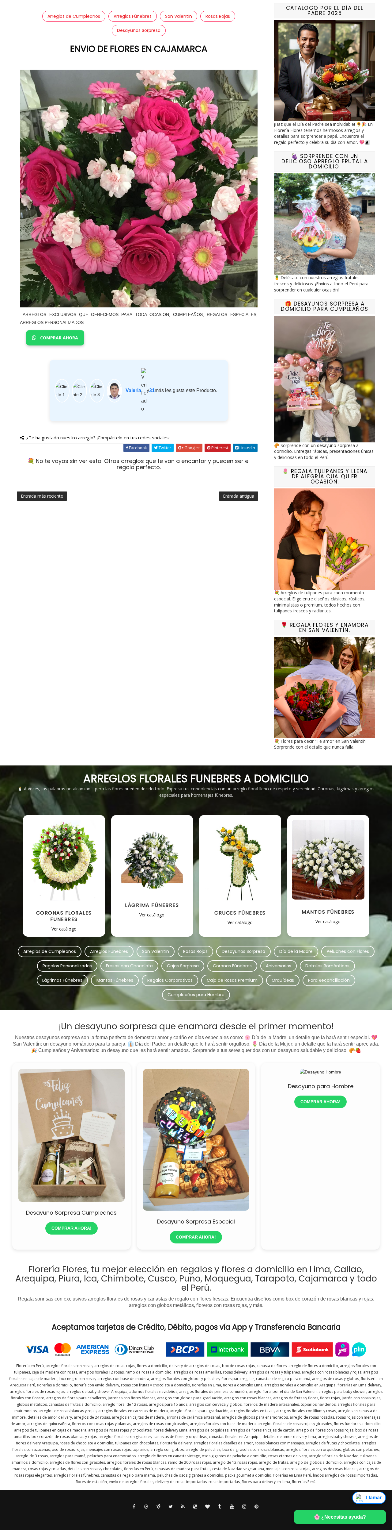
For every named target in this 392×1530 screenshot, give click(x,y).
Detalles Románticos (327, 966)
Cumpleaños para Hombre (196, 995)
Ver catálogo (64, 929)
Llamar (374, 1497)
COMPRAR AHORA (58, 337)
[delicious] (195, 1506)
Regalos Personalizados (67, 966)
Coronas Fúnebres (232, 966)
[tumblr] (219, 1506)
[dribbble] (146, 1506)
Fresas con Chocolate (129, 966)
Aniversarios (278, 966)
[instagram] (244, 1506)
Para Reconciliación (329, 980)
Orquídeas (283, 980)
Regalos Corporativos (170, 980)
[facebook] (134, 1506)
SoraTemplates (189, 1517)
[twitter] (170, 1506)
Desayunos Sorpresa (138, 30)
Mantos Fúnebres (114, 980)
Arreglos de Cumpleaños (73, 16)
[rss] (183, 1506)
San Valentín (178, 16)
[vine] (158, 1506)
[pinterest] (256, 1506)
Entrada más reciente (42, 496)
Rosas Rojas (217, 16)
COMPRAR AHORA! (71, 1228)
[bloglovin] (207, 1506)
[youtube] (232, 1506)
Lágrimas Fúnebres (62, 980)
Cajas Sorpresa (183, 966)
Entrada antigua (238, 496)
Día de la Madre (296, 951)
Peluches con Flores (348, 951)
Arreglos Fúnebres (133, 16)
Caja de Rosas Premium (232, 980)
